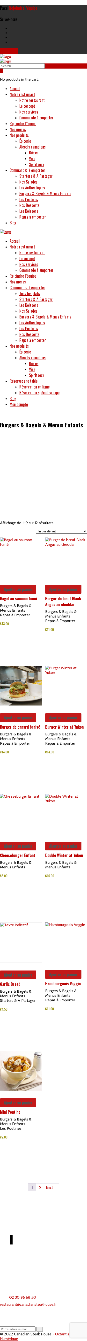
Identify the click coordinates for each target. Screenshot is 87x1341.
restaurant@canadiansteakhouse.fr (28, 1304)
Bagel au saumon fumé (18, 598)
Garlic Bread (10, 984)
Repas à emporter (32, 217)
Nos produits (19, 135)
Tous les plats (29, 293)
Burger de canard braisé (20, 727)
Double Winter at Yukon (64, 855)
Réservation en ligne (34, 387)
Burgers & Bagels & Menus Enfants (45, 193)
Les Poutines (28, 199)
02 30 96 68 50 (22, 1297)
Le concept (27, 106)
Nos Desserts (29, 205)
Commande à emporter (36, 118)
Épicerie (25, 141)
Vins (32, 158)
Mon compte (19, 404)
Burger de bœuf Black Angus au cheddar (63, 601)
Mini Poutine (10, 1112)
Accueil (15, 88)
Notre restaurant (22, 94)
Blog (13, 223)
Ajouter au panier (18, 589)
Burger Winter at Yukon (64, 727)
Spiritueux (36, 164)
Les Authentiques (32, 188)
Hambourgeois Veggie (63, 984)
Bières (33, 153)
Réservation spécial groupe (39, 393)
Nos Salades (28, 182)
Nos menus (18, 129)
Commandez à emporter (27, 170)
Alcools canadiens (32, 147)
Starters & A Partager (36, 176)
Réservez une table (23, 381)
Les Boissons (28, 211)
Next (50, 1187)
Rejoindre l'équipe (23, 8)
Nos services (28, 112)
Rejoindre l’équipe (23, 123)
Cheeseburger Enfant (17, 855)
